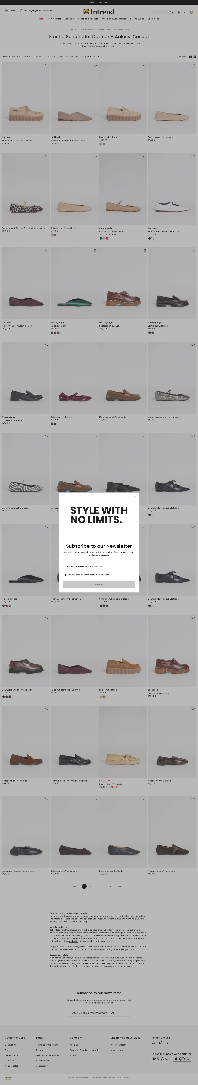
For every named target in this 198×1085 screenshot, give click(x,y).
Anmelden (99, 584)
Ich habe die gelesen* (88, 575)
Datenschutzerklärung (89, 574)
